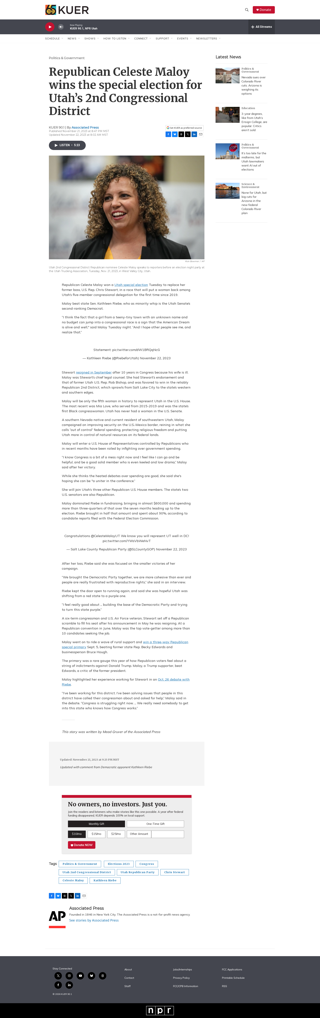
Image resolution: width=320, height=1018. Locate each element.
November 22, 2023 (155, 358)
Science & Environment (250, 185)
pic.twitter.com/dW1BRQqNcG (136, 350)
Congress (146, 864)
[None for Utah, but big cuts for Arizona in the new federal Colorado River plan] (228, 191)
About (128, 969)
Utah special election (131, 285)
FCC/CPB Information (185, 986)
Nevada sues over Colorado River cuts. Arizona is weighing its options (253, 85)
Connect (141, 38)
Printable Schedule (233, 978)
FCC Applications (232, 969)
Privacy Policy (181, 978)
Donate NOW (83, 845)
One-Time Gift (155, 824)
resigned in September (94, 372)
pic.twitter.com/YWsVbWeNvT (127, 541)
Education (248, 108)
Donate (265, 10)
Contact (129, 978)
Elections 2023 (119, 864)
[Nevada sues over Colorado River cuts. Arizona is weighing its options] (228, 75)
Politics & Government (67, 58)
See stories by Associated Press (94, 920)
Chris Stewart (174, 872)
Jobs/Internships (182, 969)
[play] (50, 27)
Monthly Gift (96, 824)
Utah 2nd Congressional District (87, 872)
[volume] (61, 27)
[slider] (66, 27)
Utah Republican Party (138, 872)
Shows (90, 38)
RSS (224, 986)
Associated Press (85, 127)
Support (162, 38)
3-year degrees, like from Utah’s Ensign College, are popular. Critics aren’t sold (254, 122)
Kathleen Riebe (105, 880)
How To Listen (115, 38)
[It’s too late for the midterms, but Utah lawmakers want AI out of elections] (228, 151)
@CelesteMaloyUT (105, 536)
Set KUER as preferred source (185, 127)
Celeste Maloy (73, 880)
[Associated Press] (57, 917)
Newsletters (206, 38)
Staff (127, 986)
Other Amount (139, 834)
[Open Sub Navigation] (62, 38)
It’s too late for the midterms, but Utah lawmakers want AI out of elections (253, 161)
